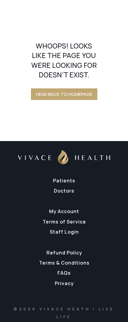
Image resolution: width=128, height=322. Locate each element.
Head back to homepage (64, 94)
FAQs (64, 273)
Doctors (64, 190)
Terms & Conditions (64, 263)
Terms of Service (64, 221)
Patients (64, 180)
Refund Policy (64, 252)
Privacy (64, 283)
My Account (64, 211)
